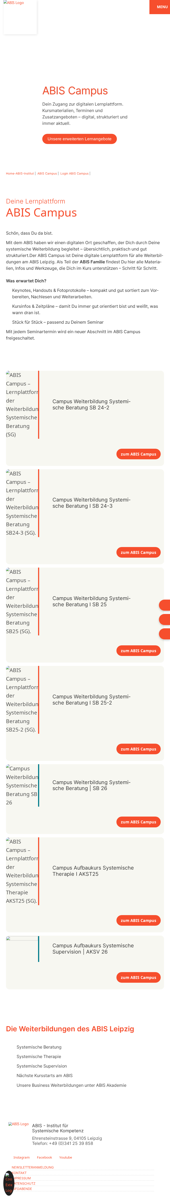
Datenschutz (23, 1183)
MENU (162, 6)
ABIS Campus (47, 173)
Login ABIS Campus (74, 173)
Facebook (44, 1157)
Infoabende (22, 1189)
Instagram (21, 1157)
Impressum (21, 1178)
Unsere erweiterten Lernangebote (80, 139)
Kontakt (19, 1173)
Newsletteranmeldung (33, 1167)
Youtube (65, 1157)
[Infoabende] (164, 605)
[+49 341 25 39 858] (164, 619)
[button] (9, 1183)
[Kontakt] (164, 633)
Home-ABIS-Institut (20, 173)
